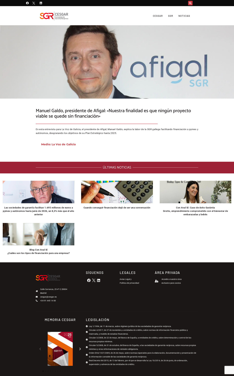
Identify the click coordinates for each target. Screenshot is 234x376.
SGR (170, 15)
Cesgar (158, 15)
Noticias (184, 15)
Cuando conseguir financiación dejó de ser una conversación (117, 207)
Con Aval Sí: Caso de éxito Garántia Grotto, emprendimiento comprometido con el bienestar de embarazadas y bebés (195, 211)
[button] (190, 3)
